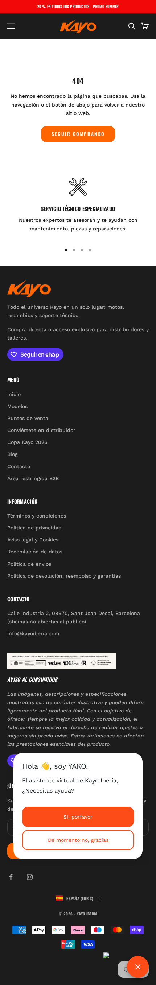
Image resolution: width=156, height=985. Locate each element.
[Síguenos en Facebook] (11, 877)
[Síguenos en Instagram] (29, 877)
